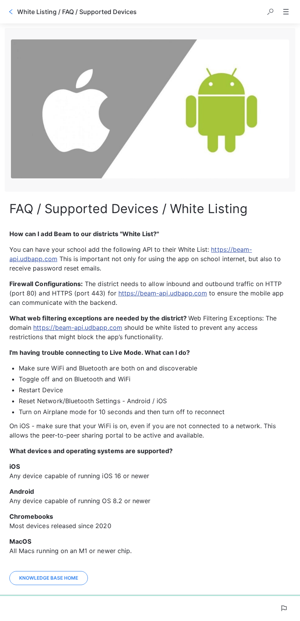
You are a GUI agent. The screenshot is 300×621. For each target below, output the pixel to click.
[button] (270, 11)
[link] (48, 578)
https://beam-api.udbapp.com (162, 293)
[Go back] (11, 11)
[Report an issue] (284, 608)
